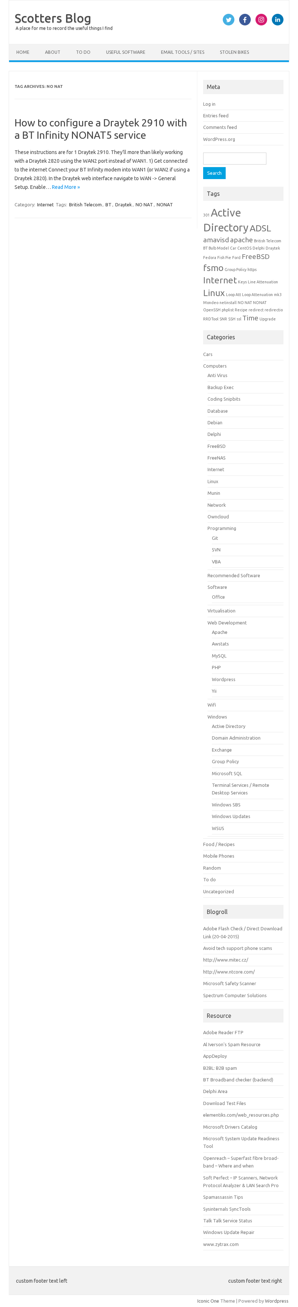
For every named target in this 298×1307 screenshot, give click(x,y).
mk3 (278, 294)
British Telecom (85, 204)
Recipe (241, 310)
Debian (215, 422)
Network (217, 504)
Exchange (222, 749)
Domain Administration (236, 737)
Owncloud (218, 516)
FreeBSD (256, 256)
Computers (215, 365)
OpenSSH (212, 310)
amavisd (216, 240)
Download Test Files (224, 1103)
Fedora (209, 257)
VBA (216, 561)
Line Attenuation (263, 282)
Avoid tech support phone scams (237, 948)
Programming (222, 528)
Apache (219, 632)
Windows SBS (226, 804)
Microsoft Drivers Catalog (230, 1126)
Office (218, 596)
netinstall (228, 302)
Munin (214, 492)
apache (241, 240)
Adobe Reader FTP (223, 1032)
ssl (239, 319)
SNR (223, 319)
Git (215, 538)
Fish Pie (224, 257)
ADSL (260, 228)
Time (250, 318)
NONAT (165, 204)
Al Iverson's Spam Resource (232, 1044)
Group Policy (235, 269)
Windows (217, 716)
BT (108, 204)
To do (83, 52)
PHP (216, 667)
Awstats (220, 643)
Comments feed (220, 127)
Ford (236, 257)
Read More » (66, 187)
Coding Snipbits (224, 398)
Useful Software (125, 52)
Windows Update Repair (228, 1232)
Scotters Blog (53, 18)
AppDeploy (215, 1056)
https (252, 269)
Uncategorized (218, 891)
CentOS (244, 248)
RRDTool (210, 319)
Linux (214, 293)
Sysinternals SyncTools (227, 1208)
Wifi (212, 704)
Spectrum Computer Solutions (235, 995)
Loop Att (233, 294)
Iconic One (208, 1300)
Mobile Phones (218, 855)
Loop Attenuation (257, 294)
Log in (209, 103)
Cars (208, 354)
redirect (256, 310)
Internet (45, 204)
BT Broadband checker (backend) (238, 1079)
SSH (231, 319)
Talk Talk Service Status (227, 1220)
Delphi (259, 248)
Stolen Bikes (234, 52)
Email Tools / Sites (182, 52)
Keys (242, 282)
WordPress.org (219, 139)
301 (206, 215)
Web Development (227, 622)
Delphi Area (215, 1091)
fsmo (213, 268)
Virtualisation (221, 610)
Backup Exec (221, 387)
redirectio (274, 310)
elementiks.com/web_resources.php (241, 1114)
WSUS (218, 828)
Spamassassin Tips (223, 1196)
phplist (228, 310)
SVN (216, 549)
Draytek (123, 204)
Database (218, 410)
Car (233, 248)
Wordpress (223, 679)
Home (22, 52)
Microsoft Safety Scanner (229, 983)
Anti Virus (217, 375)
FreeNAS (217, 457)
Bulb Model (219, 248)
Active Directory (228, 726)
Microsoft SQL (227, 773)
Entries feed (216, 115)
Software (217, 587)
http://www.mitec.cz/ (225, 959)
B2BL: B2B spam (220, 1068)
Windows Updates (231, 816)
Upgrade (267, 319)
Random (212, 867)
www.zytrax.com (221, 1244)
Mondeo (210, 302)
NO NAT (144, 204)
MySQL (219, 655)
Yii (214, 690)
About (52, 52)
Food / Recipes (219, 844)
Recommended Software (234, 575)
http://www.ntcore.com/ (229, 971)
